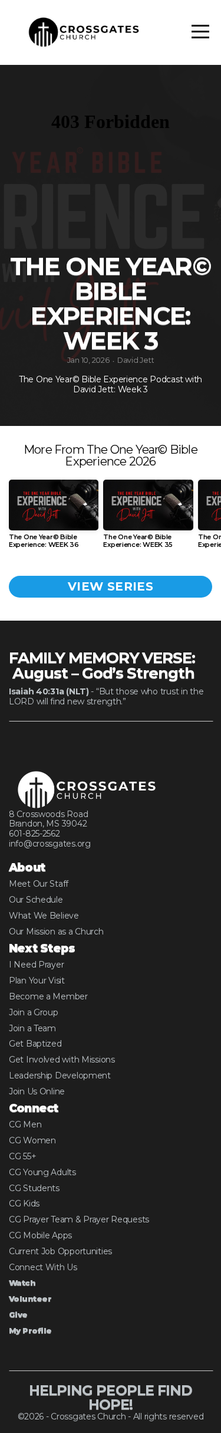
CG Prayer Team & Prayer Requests (79, 1219)
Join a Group (33, 1012)
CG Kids (24, 1203)
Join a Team (32, 1028)
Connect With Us (43, 1267)
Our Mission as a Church (56, 931)
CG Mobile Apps (40, 1235)
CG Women (32, 1140)
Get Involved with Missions (62, 1059)
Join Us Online (37, 1091)
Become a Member (48, 996)
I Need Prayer (36, 964)
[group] (53, 519)
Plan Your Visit (37, 980)
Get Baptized (35, 1043)
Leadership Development (60, 1075)
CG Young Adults (42, 1172)
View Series (110, 586)
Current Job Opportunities (60, 1251)
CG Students (34, 1188)
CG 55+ (22, 1156)
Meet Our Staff (38, 883)
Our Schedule (36, 899)
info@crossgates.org (50, 843)
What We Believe (44, 915)
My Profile (30, 1330)
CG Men (25, 1124)
